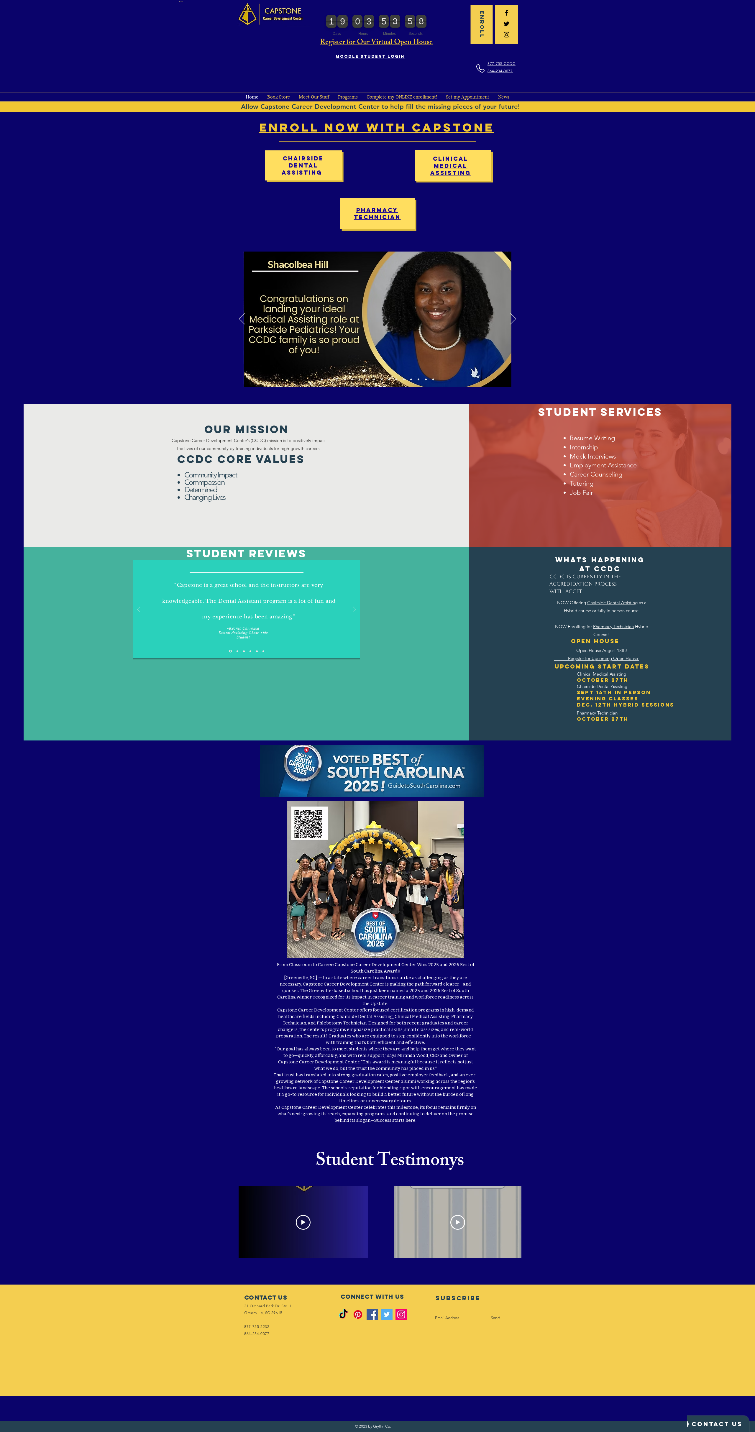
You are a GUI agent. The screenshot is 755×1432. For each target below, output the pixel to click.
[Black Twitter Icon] (506, 23)
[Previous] (242, 319)
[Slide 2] (230, 651)
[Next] (513, 319)
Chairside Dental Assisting (612, 602)
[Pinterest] (358, 1314)
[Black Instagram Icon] (506, 34)
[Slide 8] (336, 379)
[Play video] (303, 1222)
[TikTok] (343, 1314)
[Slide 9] (322, 379)
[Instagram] (401, 1314)
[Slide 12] (382, 379)
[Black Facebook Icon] (506, 13)
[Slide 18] (426, 379)
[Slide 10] (367, 379)
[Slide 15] (404, 379)
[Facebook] (372, 1314)
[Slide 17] (418, 379)
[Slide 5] (433, 379)
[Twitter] (387, 1314)
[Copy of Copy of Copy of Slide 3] (257, 651)
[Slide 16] (411, 379)
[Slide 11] (374, 379)
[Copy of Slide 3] (244, 651)
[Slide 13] (389, 379)
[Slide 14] (396, 379)
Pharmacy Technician (613, 626)
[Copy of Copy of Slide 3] (250, 651)
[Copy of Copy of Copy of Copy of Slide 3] (263, 651)
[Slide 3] (329, 379)
